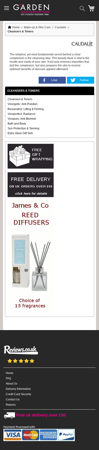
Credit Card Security (18, 394)
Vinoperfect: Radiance (21, 114)
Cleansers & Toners (20, 99)
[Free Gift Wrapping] (31, 167)
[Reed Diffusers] (31, 312)
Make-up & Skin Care (37, 27)
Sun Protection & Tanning (23, 128)
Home (16, 27)
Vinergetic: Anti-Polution (23, 104)
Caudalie (61, 27)
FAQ (8, 378)
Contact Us (13, 399)
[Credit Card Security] (39, 440)
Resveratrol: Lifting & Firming (26, 109)
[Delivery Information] (31, 196)
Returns (11, 404)
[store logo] (31, 9)
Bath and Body (17, 123)
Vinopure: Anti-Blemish (22, 118)
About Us (11, 383)
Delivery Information (18, 389)
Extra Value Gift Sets (20, 133)
